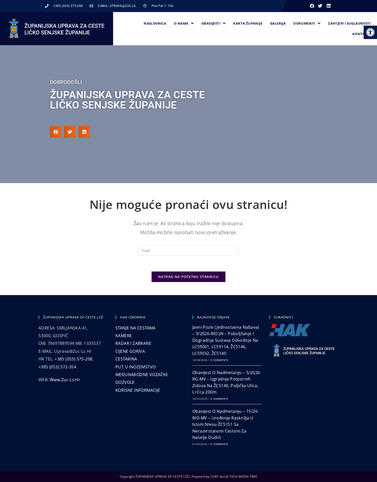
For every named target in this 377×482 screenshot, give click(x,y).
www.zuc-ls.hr (65, 380)
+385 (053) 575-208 (73, 359)
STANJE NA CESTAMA (135, 328)
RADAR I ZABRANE (133, 343)
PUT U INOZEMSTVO (135, 367)
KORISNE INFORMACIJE (137, 390)
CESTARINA (126, 359)
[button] (370, 32)
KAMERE (123, 335)
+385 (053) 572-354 (57, 367)
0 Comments (219, 360)
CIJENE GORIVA (130, 351)
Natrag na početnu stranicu (188, 276)
